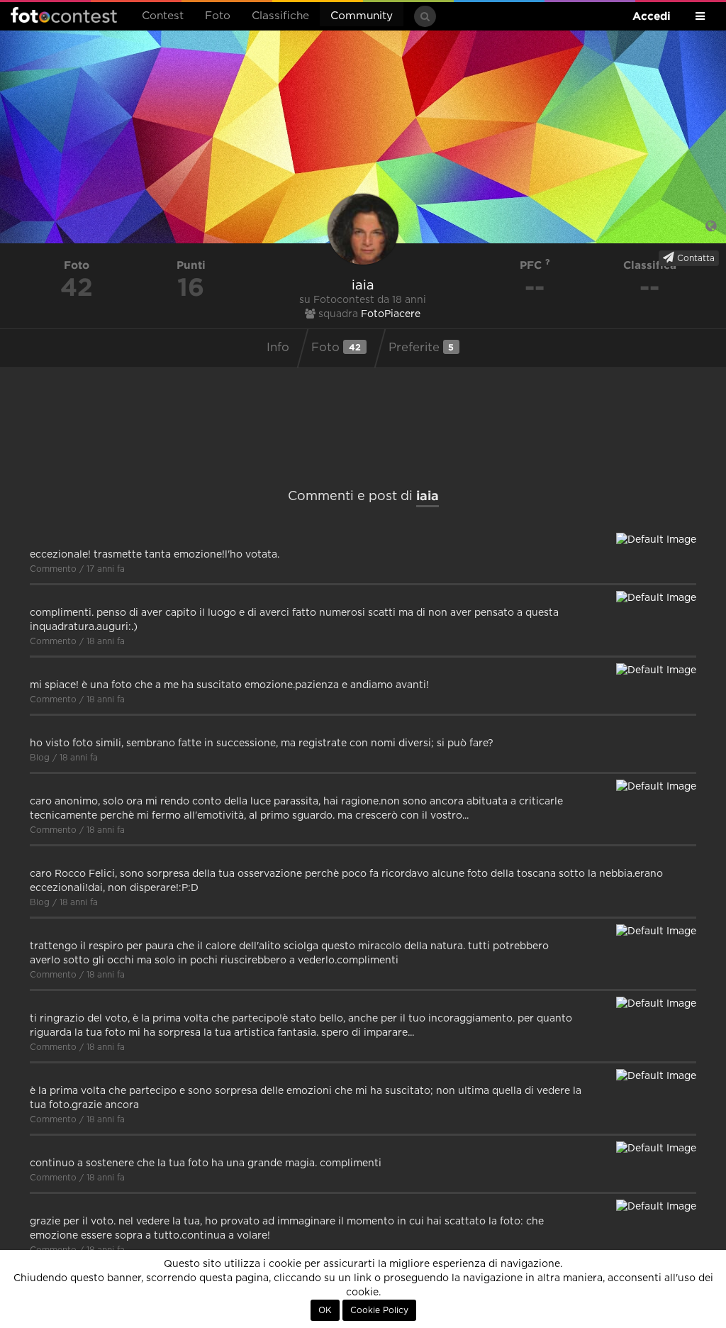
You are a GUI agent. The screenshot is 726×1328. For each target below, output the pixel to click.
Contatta (694, 258)
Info (278, 347)
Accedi (651, 16)
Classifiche (280, 16)
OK (325, 1310)
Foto (217, 16)
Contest (163, 16)
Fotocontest (64, 15)
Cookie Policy (379, 1310)
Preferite (421, 347)
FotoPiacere (390, 314)
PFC (532, 265)
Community (361, 16)
